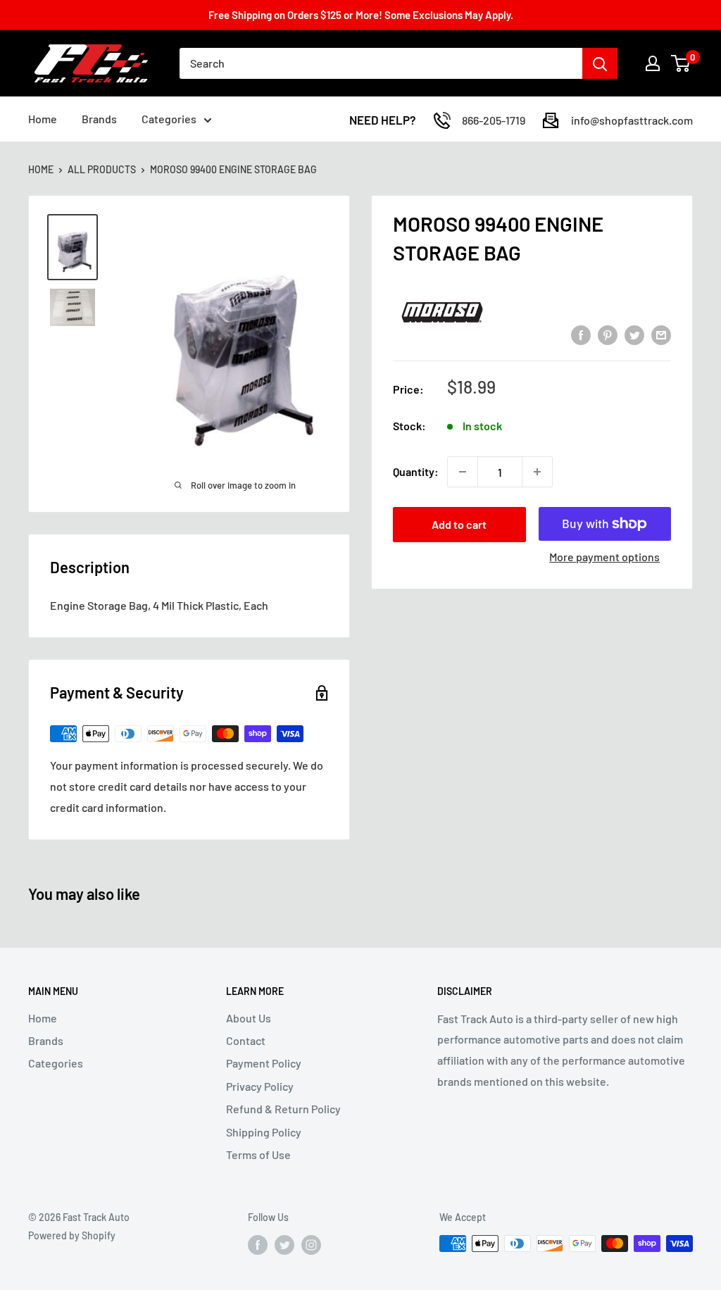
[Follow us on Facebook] (258, 1245)
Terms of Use (258, 1154)
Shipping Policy (263, 1132)
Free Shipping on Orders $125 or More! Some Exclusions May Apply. (360, 14)
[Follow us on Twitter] (284, 1245)
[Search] (599, 63)
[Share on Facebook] (581, 334)
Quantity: (416, 471)
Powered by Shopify (71, 1235)
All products (102, 169)
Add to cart (459, 524)
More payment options (604, 556)
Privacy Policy (260, 1086)
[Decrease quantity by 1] (462, 472)
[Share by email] (661, 334)
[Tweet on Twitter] (634, 334)
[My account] (653, 63)
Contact (245, 1040)
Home (42, 118)
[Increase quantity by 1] (537, 472)
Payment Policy (263, 1063)
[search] (381, 63)
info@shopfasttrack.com (632, 120)
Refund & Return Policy (283, 1108)
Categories (169, 118)
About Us (248, 1018)
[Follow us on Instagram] (311, 1245)
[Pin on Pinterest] (607, 334)
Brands (99, 118)
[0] (681, 63)
